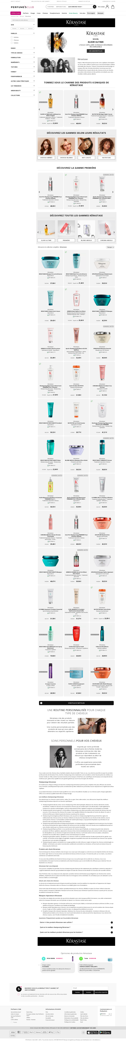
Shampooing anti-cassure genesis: (52, 810)
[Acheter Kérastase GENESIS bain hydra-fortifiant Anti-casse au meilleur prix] (76, 300)
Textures (14, 67)
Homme (64, 13)
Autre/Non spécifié (101, 994)
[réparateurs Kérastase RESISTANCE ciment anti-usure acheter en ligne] (50, 317)
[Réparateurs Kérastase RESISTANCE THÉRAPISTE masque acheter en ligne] (102, 317)
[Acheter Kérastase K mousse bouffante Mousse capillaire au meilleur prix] (102, 635)
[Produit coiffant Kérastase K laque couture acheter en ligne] (50, 689)
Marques (100, 13)
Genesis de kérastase (80, 874)
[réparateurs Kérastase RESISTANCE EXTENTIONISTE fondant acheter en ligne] (50, 429)
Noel (81, 1023)
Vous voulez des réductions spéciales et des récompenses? (63, 1029)
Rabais (13, 48)
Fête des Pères (84, 1018)
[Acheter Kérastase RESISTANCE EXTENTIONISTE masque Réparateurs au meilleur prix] (50, 560)
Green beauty (16, 91)
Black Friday (83, 1021)
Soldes (82, 1013)
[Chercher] (94, 6)
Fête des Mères (84, 1020)
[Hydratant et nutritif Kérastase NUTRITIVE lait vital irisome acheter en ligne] (76, 429)
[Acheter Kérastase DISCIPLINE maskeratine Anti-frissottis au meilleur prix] (102, 523)
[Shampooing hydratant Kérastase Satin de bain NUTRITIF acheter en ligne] (76, 391)
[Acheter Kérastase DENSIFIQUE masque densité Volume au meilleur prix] (102, 337)
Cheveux (45, 13)
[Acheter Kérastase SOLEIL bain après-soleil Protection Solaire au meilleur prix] (76, 635)
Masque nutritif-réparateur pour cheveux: (54, 907)
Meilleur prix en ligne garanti (40, 1)
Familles (14, 33)
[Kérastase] (76, 22)
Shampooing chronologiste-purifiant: (53, 816)
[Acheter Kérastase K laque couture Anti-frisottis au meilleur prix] (50, 672)
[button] (40, 109)
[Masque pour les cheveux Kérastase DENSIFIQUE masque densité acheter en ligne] (102, 354)
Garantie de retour (84, 1)
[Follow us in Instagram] (83, 1034)
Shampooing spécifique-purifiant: (52, 829)
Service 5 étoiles (62, 1)
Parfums (26, 13)
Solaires (15, 43)
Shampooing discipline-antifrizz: (52, 836)
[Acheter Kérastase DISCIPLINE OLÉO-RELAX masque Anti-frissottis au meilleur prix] (102, 672)
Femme (14, 28)
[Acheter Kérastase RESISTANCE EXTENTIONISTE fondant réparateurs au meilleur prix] (50, 411)
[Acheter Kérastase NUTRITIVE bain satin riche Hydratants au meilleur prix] (102, 598)
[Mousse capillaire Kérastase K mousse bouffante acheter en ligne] (102, 652)
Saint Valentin (83, 1015)
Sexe (12, 25)
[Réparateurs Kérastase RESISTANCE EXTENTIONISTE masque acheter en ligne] (50, 578)
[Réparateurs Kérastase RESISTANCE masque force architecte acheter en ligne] (50, 280)
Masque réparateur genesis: (51, 903)
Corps (38, 13)
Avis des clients (50, 1015)
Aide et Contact (15, 1)
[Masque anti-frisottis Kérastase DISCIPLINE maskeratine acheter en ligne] (102, 540)
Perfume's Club (14, 16)
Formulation (15, 57)
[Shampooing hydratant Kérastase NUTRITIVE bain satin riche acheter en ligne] (102, 615)
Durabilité (48, 1020)
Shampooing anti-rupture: (50, 842)
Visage (33, 13)
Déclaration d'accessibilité (71, 1020)
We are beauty (49, 1018)
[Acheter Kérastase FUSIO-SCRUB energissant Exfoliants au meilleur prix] (76, 672)
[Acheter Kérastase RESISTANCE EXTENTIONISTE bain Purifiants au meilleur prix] (50, 449)
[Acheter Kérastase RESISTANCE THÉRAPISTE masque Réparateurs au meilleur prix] (102, 300)
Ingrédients (15, 62)
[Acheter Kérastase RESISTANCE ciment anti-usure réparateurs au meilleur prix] (50, 300)
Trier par (109, 247)
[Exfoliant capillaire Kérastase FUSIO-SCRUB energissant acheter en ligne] (76, 689)
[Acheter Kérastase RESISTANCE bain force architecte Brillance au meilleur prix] (76, 262)
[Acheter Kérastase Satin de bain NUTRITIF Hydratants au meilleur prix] (76, 374)
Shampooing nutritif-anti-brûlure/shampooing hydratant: (59, 823)
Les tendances (16, 86)
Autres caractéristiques (20, 81)
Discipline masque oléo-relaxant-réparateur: (55, 911)
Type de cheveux (16, 53)
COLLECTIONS (15, 95)
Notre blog (29, 1013)
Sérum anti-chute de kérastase (47, 888)
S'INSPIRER (50, 7)
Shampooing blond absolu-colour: (52, 804)
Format (13, 72)
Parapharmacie (55, 13)
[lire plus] (41, 997)
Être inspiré (91, 13)
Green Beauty (73, 13)
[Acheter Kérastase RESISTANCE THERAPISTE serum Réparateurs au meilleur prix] (102, 449)
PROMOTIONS (61, 7)
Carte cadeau (14, 1021)
